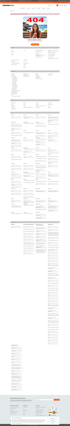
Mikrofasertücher (38, 76)
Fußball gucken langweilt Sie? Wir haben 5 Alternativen (52, 210)
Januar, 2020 (13, 203)
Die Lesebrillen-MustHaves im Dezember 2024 (40, 144)
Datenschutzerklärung (19, 423)
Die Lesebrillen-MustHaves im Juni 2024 (16, 159)
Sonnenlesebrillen (14, 80)
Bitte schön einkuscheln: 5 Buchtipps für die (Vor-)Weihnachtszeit (41, 201)
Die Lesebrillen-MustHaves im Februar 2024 (16, 169)
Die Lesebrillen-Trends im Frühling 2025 (52, 133)
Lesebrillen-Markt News (14, 345)
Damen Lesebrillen (13, 76)
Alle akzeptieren (52, 418)
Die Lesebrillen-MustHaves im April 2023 (40, 183)
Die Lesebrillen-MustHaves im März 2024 (53, 161)
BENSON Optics (13, 102)
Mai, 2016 (12, 212)
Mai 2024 (24, 154)
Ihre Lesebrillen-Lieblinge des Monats (28, 224)
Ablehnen (52, 422)
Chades (24, 102)
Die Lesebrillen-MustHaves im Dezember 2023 (40, 170)
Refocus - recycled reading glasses (28, 107)
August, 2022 (49, 188)
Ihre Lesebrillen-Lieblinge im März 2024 (53, 156)
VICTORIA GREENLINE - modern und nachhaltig (16, 143)
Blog (63, 2)
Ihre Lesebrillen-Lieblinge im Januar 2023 (28, 194)
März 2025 (49, 130)
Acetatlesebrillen (14, 77)
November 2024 (50, 137)
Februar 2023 (13, 188)
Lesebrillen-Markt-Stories (39, 224)
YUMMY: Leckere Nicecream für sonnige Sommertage (53, 174)
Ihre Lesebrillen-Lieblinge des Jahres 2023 (41, 166)
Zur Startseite (35, 44)
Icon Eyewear (49, 102)
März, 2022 (12, 198)
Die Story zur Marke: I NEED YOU (28, 213)
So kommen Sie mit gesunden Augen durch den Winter (41, 215)
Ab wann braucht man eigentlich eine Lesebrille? (53, 50)
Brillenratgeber (25, 407)
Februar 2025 (13, 137)
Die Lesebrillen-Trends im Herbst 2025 (29, 123)
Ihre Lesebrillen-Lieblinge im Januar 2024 (28, 166)
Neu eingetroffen (50, 73)
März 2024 (49, 154)
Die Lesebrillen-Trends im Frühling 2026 (40, 117)
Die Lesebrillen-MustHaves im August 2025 (41, 126)
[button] (60, 5)
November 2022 (38, 188)
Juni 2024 (12, 154)
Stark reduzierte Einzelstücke (16, 96)
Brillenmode (13, 224)
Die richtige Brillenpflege (51, 55)
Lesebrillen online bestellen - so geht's (53, 58)
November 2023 (50, 163)
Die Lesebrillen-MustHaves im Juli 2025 (53, 240)
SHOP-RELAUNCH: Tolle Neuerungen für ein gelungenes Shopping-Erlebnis (53, 191)
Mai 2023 (24, 179)
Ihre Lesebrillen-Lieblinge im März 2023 (53, 181)
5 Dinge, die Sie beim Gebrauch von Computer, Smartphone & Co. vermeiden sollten (40, 206)
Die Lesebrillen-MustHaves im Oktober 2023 (16, 177)
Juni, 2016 (49, 203)
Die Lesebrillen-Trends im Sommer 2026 (16, 117)
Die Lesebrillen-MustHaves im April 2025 (40, 136)
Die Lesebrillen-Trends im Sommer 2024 (16, 157)
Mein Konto (59, 2)
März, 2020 (49, 198)
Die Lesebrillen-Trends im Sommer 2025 (16, 133)
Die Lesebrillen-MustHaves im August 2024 (41, 150)
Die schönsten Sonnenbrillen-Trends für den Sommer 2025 (41, 133)
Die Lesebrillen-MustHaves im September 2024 (27, 151)
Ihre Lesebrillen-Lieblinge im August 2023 (41, 174)
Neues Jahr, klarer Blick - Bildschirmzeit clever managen (53, 120)
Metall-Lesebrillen (14, 79)
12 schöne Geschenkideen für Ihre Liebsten (52, 166)
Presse (24, 50)
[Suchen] (57, 5)
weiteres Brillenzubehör (39, 78)
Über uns (24, 64)
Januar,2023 (25, 188)
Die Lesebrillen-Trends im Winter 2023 (41, 167)
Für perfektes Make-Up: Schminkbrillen (41, 209)
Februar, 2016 (25, 212)
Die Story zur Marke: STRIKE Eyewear (17, 213)
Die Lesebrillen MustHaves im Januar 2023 (28, 196)
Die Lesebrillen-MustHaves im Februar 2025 (16, 146)
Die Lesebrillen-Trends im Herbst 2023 (29, 173)
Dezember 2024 (38, 137)
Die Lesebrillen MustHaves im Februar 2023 (28, 191)
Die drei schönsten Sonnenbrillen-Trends (28, 157)
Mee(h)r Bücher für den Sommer (52, 207)
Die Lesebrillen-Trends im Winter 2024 (53, 265)
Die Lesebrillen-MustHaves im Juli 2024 (53, 152)
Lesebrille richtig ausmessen (52, 52)
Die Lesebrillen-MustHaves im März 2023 (16, 191)
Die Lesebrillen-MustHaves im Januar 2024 (28, 169)
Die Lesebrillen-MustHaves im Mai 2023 (28, 182)
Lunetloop (37, 104)
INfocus (12, 104)
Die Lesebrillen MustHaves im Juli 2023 (53, 322)
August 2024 (37, 147)
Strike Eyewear (38, 107)
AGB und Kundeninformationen (40, 50)
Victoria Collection (13, 108)
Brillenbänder (37, 77)
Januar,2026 (49, 114)
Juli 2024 (49, 147)
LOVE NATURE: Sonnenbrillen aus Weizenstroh (15, 201)
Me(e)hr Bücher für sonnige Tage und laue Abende (16, 184)
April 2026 (24, 114)
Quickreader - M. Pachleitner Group (40, 105)
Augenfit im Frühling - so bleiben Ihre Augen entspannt (28, 117)
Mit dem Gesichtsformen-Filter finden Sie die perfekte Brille (41, 217)
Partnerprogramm (25, 410)
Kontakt (66, 2)
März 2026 (37, 114)
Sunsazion (49, 107)
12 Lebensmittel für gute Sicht (40, 123)
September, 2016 (38, 203)
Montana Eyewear (50, 104)
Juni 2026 (12, 114)
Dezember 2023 (38, 163)
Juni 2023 (12, 179)
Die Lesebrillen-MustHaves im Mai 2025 (28, 132)
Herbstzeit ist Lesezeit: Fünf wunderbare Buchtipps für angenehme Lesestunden (28, 201)
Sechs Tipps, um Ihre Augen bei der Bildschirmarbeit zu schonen (16, 140)
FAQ (24, 61)
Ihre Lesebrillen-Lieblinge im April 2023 (41, 181)
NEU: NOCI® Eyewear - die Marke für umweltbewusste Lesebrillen (41, 191)
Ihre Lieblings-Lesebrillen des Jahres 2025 (16, 124)
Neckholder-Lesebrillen (14, 91)
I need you (37, 102)
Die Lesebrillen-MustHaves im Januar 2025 (28, 140)
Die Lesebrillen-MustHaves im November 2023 (15, 174)
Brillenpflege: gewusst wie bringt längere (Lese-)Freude (52, 201)
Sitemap (24, 67)
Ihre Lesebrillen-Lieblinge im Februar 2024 (16, 166)
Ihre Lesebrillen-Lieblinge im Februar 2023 (16, 194)
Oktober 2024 (13, 147)
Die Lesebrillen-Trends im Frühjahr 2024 (52, 159)
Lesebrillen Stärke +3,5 (14, 92)
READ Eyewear (13, 107)
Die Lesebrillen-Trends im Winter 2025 (17, 126)
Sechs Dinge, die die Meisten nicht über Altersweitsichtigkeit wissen (53, 206)
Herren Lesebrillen (13, 83)
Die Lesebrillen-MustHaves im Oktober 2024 (16, 150)
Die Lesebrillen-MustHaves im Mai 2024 (41, 156)
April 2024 (37, 154)
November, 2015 (38, 212)
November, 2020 (38, 198)
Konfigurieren (53, 420)
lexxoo (24, 104)
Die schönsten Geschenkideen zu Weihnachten (15, 128)
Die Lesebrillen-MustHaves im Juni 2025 (16, 135)
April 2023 (37, 179)
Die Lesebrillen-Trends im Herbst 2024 (53, 275)
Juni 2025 (12, 130)
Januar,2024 (25, 163)
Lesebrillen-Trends (50, 224)
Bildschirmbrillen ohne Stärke (16, 90)
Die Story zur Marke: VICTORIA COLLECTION (52, 150)
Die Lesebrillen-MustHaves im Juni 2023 (53, 327)
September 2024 (25, 147)
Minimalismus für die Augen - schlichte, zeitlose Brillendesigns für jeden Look (53, 117)
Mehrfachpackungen (14, 93)
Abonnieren (56, 399)
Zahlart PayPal (13, 61)
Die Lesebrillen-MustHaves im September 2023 (27, 175)
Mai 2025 (24, 130)
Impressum (13, 423)
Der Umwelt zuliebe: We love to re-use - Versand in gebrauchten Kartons (16, 206)
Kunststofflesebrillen (15, 78)
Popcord (24, 105)
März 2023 (49, 179)
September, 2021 (25, 198)
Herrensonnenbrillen (26, 76)
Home (56, 2)
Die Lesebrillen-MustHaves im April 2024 (40, 161)
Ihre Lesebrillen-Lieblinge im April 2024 (41, 158)
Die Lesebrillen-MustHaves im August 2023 (41, 177)
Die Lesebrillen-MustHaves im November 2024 (52, 140)
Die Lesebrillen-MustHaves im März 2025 (53, 136)
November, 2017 (25, 203)
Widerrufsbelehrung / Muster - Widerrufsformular (40, 55)
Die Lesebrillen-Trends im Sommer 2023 (16, 181)
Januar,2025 (25, 137)
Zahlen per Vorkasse (14, 64)
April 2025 (37, 130)
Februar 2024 (13, 163)
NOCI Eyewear (13, 105)
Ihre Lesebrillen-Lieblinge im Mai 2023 (29, 180)
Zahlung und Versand (13, 413)
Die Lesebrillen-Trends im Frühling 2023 (52, 183)
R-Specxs (49, 105)
